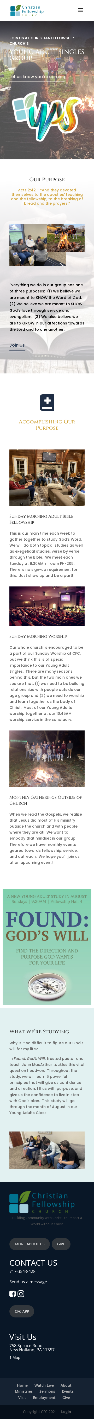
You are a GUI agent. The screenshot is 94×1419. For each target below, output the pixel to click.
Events (68, 1391)
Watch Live (44, 1385)
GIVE (61, 1243)
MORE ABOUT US (30, 1243)
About (66, 1385)
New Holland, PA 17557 (32, 1350)
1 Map (14, 1357)
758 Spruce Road (26, 1345)
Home (22, 1385)
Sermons (47, 1391)
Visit (22, 1397)
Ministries (24, 1391)
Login (66, 1411)
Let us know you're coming (37, 77)
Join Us (17, 345)
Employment (44, 1397)
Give (66, 1397)
